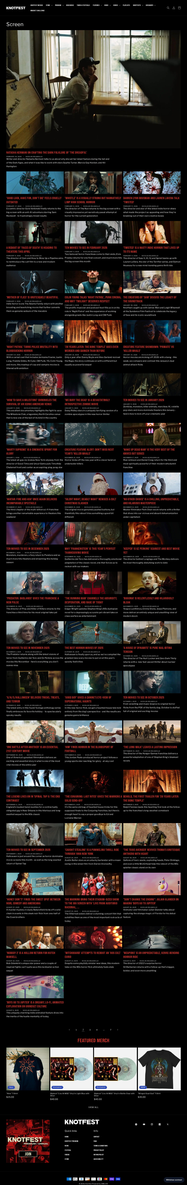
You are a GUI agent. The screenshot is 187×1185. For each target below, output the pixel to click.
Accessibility (98, 1159)
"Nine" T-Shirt (12, 1094)
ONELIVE (104, 1184)
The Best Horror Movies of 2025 (84, 648)
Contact (96, 1137)
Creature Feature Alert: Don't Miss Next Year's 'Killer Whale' (89, 451)
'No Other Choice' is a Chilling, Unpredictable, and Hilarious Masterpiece (151, 501)
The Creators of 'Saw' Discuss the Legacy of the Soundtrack (150, 299)
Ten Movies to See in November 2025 (27, 648)
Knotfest (88, 1184)
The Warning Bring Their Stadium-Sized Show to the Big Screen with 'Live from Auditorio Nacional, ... (92, 903)
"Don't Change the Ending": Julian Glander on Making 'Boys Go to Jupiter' (151, 901)
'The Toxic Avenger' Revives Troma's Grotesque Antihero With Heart (151, 851)
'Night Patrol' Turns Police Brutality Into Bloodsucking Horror (32, 348)
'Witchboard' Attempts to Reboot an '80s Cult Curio (92, 955)
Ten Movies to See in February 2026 (86, 247)
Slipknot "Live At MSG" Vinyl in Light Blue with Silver (69, 1095)
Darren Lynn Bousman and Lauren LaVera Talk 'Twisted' (151, 200)
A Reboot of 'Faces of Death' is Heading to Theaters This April (31, 249)
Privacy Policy (99, 1150)
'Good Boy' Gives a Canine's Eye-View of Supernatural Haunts (88, 699)
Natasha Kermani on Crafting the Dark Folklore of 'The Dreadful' (46, 152)
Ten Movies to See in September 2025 (28, 849)
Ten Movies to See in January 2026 (143, 400)
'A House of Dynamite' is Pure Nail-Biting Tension (147, 649)
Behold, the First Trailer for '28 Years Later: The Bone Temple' (151, 798)
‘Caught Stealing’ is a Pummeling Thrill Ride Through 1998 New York (92, 851)
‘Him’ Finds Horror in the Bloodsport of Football (89, 749)
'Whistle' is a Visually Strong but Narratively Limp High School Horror (93, 200)
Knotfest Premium (71, 1141)
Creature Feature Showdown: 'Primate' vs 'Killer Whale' (148, 348)
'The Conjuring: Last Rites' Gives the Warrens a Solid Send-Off (93, 798)
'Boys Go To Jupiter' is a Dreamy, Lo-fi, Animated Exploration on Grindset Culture (35, 1004)
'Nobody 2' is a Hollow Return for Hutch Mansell (30, 955)
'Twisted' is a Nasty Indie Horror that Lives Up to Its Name (151, 249)
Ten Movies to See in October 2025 (143, 697)
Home (67, 1137)
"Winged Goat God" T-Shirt (149, 1094)
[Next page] (117, 1030)
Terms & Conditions (101, 1146)
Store (67, 1159)
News (67, 1146)
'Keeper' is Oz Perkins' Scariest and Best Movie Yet (151, 550)
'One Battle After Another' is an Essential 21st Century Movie (32, 749)
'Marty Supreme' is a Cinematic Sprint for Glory (31, 451)
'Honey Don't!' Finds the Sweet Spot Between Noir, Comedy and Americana (33, 901)
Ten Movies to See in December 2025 (27, 548)
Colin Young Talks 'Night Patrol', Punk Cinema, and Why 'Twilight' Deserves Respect (93, 299)
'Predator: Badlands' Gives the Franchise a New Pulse (32, 600)
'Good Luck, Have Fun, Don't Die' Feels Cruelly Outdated (34, 200)
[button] (49, 5)
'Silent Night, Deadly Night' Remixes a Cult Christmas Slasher (90, 501)
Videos (67, 1155)
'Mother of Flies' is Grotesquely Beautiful (32, 297)
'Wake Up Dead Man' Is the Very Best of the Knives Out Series (149, 451)
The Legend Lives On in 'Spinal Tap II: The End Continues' (33, 798)
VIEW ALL (93, 1107)
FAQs (95, 1141)
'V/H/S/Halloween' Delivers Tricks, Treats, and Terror (33, 699)
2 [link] (83, 1029)
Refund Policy (99, 1155)
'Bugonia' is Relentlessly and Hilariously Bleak (148, 600)
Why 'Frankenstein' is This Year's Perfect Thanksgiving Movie (90, 550)
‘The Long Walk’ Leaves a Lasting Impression (150, 747)
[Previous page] (69, 1030)
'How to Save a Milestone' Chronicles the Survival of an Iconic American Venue (31, 402)
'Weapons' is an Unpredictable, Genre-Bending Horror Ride (151, 955)
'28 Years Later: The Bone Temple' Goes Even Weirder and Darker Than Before (91, 348)
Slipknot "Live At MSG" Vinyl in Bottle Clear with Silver (114, 1095)
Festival (68, 1150)
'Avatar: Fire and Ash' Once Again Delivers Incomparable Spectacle (31, 501)
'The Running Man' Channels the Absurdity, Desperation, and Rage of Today (91, 600)
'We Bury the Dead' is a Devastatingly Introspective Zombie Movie (87, 402)
